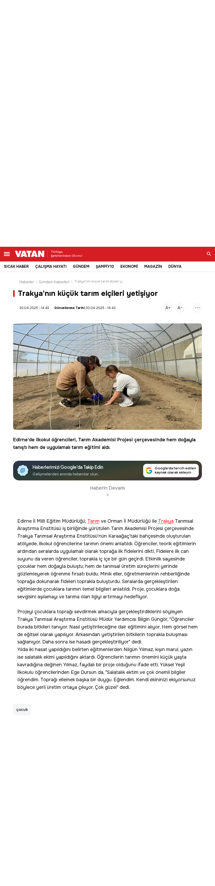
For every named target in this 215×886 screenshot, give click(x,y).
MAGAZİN (153, 266)
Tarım (84, 440)
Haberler (26, 282)
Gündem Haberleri (54, 282)
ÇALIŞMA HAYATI (51, 266)
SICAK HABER (16, 266)
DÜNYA (174, 266)
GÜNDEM (81, 266)
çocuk (22, 709)
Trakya (166, 521)
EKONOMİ (129, 266)
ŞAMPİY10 (105, 266)
